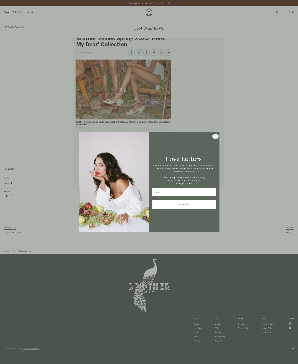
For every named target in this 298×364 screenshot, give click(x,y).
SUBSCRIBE (184, 204)
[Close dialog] (215, 136)
